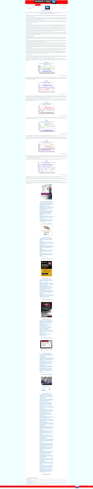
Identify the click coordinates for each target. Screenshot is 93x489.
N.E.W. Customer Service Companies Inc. (39, 17)
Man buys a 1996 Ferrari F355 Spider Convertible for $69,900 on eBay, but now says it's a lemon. (46, 414)
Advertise (19, 486)
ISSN (89, 486)
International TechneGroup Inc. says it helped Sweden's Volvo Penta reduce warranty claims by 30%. (47, 217)
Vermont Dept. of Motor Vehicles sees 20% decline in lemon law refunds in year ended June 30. (46, 463)
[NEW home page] (47, 7)
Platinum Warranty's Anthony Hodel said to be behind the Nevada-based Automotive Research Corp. (46, 331)
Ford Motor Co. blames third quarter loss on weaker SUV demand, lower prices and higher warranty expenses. (47, 424)
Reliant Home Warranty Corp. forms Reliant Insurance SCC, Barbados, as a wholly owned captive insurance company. (47, 284)
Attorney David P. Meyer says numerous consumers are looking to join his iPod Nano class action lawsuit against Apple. (46, 204)
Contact (11, 486)
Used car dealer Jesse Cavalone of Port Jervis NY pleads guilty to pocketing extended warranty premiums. (46, 327)
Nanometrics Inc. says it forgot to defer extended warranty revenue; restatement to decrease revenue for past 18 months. (46, 321)
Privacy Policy (6, 486)
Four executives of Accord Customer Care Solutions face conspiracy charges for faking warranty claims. (47, 243)
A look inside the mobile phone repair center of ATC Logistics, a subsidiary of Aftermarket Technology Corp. (47, 459)
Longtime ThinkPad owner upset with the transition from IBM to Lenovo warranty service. (46, 239)
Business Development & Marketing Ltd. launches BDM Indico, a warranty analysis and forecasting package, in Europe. (46, 287)
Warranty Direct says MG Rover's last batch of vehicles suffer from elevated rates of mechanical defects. (46, 355)
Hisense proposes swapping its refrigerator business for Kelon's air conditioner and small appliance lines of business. (46, 452)
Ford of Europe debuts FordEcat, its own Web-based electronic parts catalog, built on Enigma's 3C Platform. (46, 456)
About (2, 486)
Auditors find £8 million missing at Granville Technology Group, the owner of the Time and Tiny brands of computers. (46, 400)
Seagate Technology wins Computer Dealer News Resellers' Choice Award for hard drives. (46, 251)
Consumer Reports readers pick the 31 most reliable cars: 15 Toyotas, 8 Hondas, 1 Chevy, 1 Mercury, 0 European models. (47, 295)
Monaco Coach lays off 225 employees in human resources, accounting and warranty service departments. (46, 436)
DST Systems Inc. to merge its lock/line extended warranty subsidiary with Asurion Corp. (46, 280)
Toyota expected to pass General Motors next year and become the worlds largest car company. (47, 254)
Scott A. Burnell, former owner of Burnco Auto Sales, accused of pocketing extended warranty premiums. (46, 420)
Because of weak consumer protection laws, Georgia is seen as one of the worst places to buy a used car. (47, 407)
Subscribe (14, 486)
